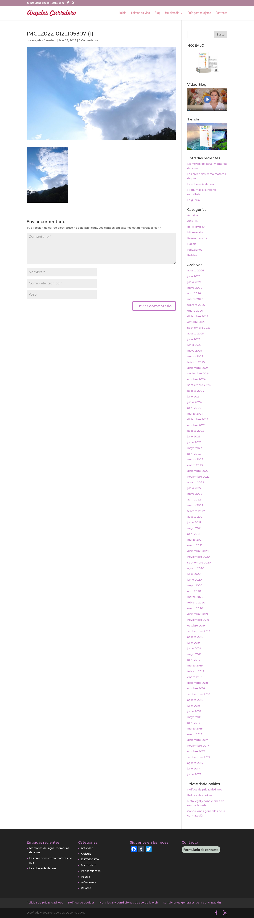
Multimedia (172, 13)
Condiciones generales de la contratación (192, 902)
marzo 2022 (195, 505)
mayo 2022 (194, 493)
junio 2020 (194, 579)
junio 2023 (194, 442)
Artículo (192, 221)
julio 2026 (193, 276)
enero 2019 (194, 677)
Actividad (193, 215)
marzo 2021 (195, 539)
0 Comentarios (89, 40)
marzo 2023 (195, 459)
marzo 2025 (195, 356)
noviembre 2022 (198, 476)
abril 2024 (194, 408)
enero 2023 (195, 465)
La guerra (193, 200)
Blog (157, 13)
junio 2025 (194, 345)
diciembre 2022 (197, 471)
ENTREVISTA (196, 226)
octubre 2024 (196, 379)
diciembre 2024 (197, 368)
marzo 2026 (195, 299)
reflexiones (194, 249)
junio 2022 (194, 488)
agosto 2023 (195, 430)
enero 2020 (195, 608)
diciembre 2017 (197, 740)
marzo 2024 (195, 413)
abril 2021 (193, 534)
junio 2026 (194, 282)
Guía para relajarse (199, 13)
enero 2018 (194, 734)
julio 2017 (193, 768)
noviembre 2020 (198, 556)
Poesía (191, 244)
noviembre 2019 (198, 619)
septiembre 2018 (198, 694)
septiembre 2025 (198, 327)
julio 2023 (193, 436)
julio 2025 (193, 339)
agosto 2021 (195, 516)
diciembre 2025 (197, 316)
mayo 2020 (194, 585)
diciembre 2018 (197, 683)
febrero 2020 (196, 602)
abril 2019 (193, 659)
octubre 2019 (196, 625)
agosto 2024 (195, 390)
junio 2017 (194, 774)
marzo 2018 (195, 728)
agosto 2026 (195, 270)
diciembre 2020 (198, 551)
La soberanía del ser (200, 184)
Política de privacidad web (205, 789)
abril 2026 (194, 293)
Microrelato (195, 232)
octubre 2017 (196, 751)
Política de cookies (200, 795)
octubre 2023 (196, 425)
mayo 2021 (194, 528)
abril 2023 (194, 453)
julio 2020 (194, 574)
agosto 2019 (195, 637)
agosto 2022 (195, 482)
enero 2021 (194, 545)
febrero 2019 (195, 671)
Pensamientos (197, 238)
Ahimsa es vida (140, 13)
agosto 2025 (195, 333)
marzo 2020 (195, 597)
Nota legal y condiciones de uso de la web (128, 902)
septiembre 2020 (199, 562)
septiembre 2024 (199, 385)
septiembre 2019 (198, 631)
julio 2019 (193, 642)
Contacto (221, 13)
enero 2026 (195, 310)
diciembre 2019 (197, 614)
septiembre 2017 (198, 757)
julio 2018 (193, 705)
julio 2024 (193, 396)
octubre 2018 (196, 688)
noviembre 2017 (198, 745)
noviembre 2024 (198, 373)
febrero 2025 (196, 362)
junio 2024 (194, 402)
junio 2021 (194, 522)
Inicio (122, 13)
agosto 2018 (195, 700)
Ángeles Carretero (44, 40)
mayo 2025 (194, 350)
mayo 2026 (194, 287)
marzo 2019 (195, 665)
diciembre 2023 (197, 419)
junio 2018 (194, 711)
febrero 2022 (196, 511)
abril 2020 (194, 591)
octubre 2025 (196, 322)
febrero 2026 (196, 305)
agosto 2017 (195, 763)
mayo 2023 (194, 448)
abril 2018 (193, 722)
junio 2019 (194, 648)
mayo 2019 (194, 654)
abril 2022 (194, 499)
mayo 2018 (194, 717)
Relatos (192, 255)
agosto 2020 (195, 568)
